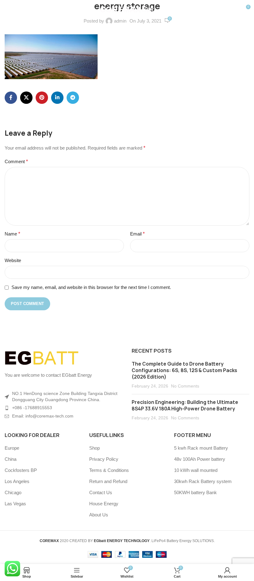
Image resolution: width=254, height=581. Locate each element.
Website (13, 260)
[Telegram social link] (73, 97)
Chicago (13, 492)
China (10, 459)
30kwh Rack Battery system (203, 481)
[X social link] (26, 97)
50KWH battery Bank (195, 492)
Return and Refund (108, 481)
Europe (12, 448)
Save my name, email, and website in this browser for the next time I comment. (91, 287)
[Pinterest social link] (42, 97)
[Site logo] (127, 8)
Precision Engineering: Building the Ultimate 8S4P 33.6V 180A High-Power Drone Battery (185, 405)
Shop (94, 448)
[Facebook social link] (11, 97)
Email (137, 233)
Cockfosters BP (21, 470)
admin (120, 20)
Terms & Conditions (109, 470)
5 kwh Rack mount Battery (201, 448)
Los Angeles (17, 481)
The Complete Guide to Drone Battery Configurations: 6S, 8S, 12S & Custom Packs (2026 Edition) (184, 370)
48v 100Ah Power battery (199, 459)
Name (12, 233)
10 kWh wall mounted (195, 470)
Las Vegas (15, 503)
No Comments (185, 386)
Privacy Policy (103, 459)
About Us (98, 514)
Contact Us (100, 492)
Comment (16, 161)
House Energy (103, 503)
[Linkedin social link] (57, 97)
